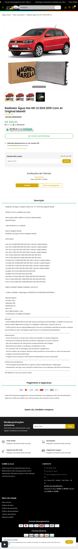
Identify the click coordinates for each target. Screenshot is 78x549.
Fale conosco (6, 502)
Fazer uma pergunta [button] (51, 185)
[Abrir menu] (3, 7)
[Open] (4, 544)
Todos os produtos (18, 15)
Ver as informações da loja (16, 148)
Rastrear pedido (7, 517)
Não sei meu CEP (66, 156)
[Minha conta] (65, 7)
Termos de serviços (9, 514)
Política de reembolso (10, 508)
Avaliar (27, 185)
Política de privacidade (10, 511)
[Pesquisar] (58, 7)
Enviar (70, 426)
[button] (74, 7)
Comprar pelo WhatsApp (40, 136)
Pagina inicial (6, 15)
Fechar (69, 542)
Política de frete (7, 505)
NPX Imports (9, 114)
